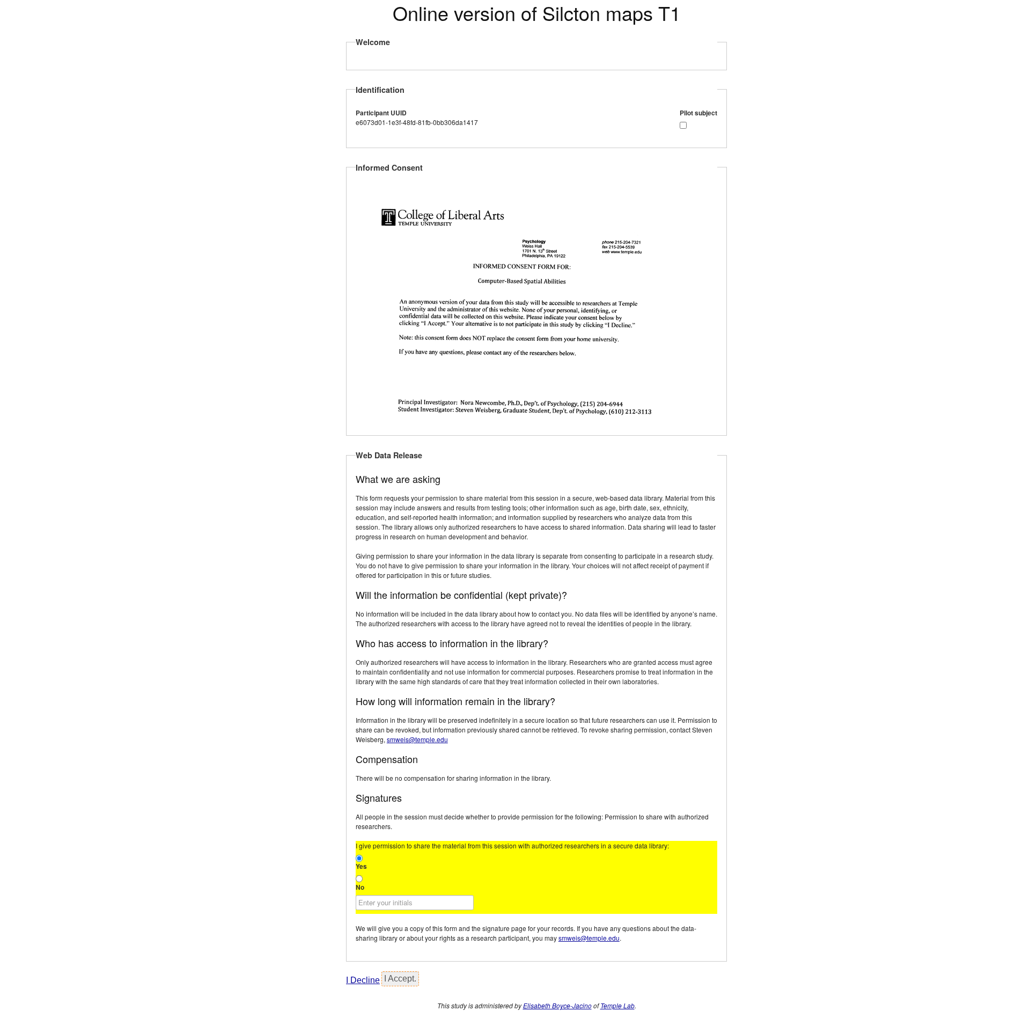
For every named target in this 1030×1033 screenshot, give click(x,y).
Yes (361, 866)
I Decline (363, 980)
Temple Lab (617, 1005)
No (360, 887)
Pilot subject (698, 113)
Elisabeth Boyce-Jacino (557, 1005)
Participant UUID (381, 113)
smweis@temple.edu (417, 739)
